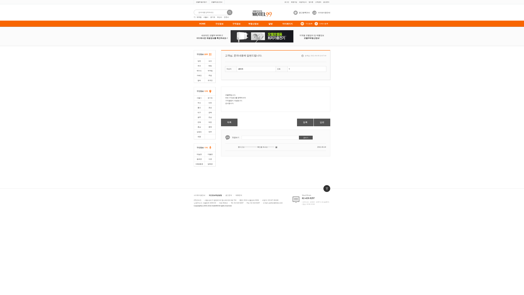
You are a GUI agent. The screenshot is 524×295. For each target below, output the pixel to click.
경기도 (212, 17)
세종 (199, 137)
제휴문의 (239, 195)
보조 (210, 61)
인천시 (226, 17)
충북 (210, 127)
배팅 (210, 66)
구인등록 (308, 24)
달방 (271, 24)
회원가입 (294, 2)
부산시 (219, 17)
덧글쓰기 (235, 137)
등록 (305, 122)
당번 (199, 61)
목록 (229, 122)
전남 (210, 117)
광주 (199, 117)
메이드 (199, 71)
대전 (210, 122)
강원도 (199, 132)
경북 (210, 112)
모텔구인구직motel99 (260, 10)
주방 (210, 75)
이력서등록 (323, 24)
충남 (199, 127)
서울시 (205, 17)
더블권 (210, 154)
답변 (322, 122)
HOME (202, 24)
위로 (325, 186)
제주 (210, 132)
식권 (210, 159)
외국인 (210, 80)
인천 (210, 103)
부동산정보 (253, 24)
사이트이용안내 (324, 13)
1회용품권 (199, 164)
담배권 (210, 164)
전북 (199, 122)
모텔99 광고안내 (216, 2)
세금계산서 (303, 2)
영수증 (311, 2)
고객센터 (318, 2)
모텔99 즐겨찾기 (201, 2)
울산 (199, 108)
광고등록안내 (304, 13)
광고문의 (326, 2)
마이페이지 (287, 24)
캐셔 (199, 66)
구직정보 (236, 24)
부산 (199, 103)
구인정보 (219, 24)
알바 (199, 80)
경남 (210, 108)
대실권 (199, 154)
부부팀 (199, 17)
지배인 (199, 75)
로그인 (287, 2)
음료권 (199, 159)
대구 (199, 112)
